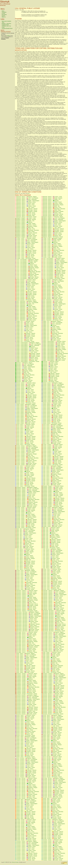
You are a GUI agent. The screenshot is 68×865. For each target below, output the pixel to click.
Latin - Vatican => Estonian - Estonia (51, 554)
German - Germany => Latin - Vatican (51, 455)
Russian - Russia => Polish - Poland (24, 729)
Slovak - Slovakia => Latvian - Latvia (51, 768)
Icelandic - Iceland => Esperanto (23, 512)
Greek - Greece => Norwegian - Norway (25, 479)
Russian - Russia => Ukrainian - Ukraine (25, 735)
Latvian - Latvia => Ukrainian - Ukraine (52, 589)
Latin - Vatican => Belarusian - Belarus (25, 549)
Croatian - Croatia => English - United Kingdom (27, 242)
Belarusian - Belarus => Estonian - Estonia (26, 202)
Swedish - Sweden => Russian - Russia (52, 835)
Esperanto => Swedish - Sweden (24, 381)
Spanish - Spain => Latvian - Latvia (51, 810)
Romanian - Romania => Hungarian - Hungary (53, 703)
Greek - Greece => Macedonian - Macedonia (53, 478)
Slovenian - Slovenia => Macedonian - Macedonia (27, 791)
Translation (4, 12)
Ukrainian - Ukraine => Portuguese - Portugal (26, 855)
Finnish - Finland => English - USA (51, 407)
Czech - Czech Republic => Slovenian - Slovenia (27, 277)
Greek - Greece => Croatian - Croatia (24, 467)
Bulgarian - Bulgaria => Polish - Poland (25, 231)
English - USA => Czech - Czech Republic (52, 322)
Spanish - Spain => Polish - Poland (51, 813)
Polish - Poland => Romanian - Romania (25, 668)
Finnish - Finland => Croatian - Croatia (52, 404)
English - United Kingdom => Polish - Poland (53, 354)
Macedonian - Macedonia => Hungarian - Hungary (54, 620)
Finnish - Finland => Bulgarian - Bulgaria (25, 404)
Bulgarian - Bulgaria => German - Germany (26, 224)
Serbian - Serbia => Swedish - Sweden (51, 755)
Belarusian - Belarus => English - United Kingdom (27, 200)
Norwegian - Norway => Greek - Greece (52, 640)
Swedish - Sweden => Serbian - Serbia (25, 837)
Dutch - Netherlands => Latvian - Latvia (25, 311)
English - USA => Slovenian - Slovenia (52, 338)
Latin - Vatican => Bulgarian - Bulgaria (52, 549)
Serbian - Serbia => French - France (24, 743)
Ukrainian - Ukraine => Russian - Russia (25, 857)
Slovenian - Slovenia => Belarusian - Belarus (26, 778)
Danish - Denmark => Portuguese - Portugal (26, 294)
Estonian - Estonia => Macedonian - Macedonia (53, 395)
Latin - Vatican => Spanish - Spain (24, 567)
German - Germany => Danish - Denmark (52, 447)
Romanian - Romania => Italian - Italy (51, 704)
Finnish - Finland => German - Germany (25, 411)
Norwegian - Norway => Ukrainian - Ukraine (26, 652)
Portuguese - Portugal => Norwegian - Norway (53, 687)
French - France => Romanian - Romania (52, 439)
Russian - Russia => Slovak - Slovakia (25, 732)
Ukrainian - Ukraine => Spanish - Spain (25, 859)
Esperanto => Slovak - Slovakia (50, 378)
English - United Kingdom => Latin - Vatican (26, 352)
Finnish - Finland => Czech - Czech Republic (26, 405)
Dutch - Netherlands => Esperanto (24, 305)
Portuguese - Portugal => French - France (52, 680)
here (29, 193)
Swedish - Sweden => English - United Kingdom (54, 823)
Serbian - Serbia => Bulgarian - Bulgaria (25, 736)
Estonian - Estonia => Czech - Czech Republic (53, 384)
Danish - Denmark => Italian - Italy (51, 289)
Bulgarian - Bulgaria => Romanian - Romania (26, 232)
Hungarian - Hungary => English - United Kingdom (28, 491)
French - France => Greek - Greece (24, 432)
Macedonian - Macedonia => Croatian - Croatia (53, 612)
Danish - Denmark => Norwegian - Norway (26, 293)
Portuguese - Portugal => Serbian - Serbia (52, 689)
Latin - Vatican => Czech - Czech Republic (52, 550)
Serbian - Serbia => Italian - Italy (50, 746)
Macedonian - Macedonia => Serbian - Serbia (26, 628)
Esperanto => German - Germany (24, 369)
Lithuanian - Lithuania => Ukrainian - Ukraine (26, 610)
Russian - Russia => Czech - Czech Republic (53, 716)
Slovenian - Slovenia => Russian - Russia (52, 794)
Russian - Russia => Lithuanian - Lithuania (52, 727)
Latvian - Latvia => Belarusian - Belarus (52, 569)
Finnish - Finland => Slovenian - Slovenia (25, 421)
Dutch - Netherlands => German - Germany (26, 307)
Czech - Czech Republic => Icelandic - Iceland (53, 267)
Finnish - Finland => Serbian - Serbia (24, 420)
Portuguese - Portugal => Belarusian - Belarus (26, 673)
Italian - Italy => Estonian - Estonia (24, 534)
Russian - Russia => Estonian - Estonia (51, 720)
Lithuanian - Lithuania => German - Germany (26, 598)
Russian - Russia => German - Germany (25, 723)
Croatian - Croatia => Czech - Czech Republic (26, 239)
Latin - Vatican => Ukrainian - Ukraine (25, 569)
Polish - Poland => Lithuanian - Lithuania (25, 665)
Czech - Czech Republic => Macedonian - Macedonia (28, 271)
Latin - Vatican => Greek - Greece (51, 557)
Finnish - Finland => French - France (51, 409)
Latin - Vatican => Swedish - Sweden (51, 567)
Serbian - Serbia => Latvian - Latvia (51, 747)
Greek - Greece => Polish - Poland (51, 479)
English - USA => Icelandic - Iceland (24, 330)
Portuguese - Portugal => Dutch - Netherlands (53, 676)
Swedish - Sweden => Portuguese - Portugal (53, 834)
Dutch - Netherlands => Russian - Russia (52, 315)
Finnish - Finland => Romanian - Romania (26, 419)
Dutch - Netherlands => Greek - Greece (52, 307)
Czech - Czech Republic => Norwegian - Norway (54, 271)
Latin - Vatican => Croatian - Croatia (24, 550)
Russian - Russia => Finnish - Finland (25, 721)
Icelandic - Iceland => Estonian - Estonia (52, 512)
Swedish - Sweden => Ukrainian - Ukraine (26, 839)
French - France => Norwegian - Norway (25, 437)
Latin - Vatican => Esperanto (23, 554)
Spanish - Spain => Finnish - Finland (51, 805)
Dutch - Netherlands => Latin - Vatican (52, 310)
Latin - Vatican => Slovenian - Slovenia (52, 566)
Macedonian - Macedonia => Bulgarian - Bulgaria (27, 612)
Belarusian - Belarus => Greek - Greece (25, 204)
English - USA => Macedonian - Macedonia (53, 333)
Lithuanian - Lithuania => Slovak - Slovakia (26, 608)
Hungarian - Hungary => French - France (25, 494)
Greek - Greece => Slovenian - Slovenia (52, 483)
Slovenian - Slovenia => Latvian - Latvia (25, 790)
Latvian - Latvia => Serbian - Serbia (24, 586)
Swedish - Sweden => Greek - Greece (51, 827)
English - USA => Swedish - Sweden (51, 340)
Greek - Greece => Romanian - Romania (52, 480)
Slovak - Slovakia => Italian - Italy (51, 767)
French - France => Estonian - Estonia (51, 429)
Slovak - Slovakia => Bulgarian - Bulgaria (26, 758)
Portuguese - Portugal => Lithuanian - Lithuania (53, 685)
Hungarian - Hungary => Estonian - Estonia (26, 492)
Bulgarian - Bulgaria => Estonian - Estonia (52, 222)
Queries (3, 15)
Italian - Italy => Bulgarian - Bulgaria (24, 529)
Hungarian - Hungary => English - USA (52, 490)
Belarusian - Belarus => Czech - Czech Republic (27, 198)
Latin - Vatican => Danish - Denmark (24, 551)
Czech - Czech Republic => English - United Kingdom (55, 262)
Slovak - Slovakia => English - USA (51, 760)
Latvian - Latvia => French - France (24, 577)
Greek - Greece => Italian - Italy (50, 475)
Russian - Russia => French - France (51, 721)
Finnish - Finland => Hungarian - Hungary (26, 412)
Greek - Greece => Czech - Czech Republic (53, 467)
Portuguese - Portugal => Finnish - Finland (26, 680)
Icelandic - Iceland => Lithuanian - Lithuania (26, 519)
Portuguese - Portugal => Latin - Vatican (52, 684)
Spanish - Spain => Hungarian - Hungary (52, 807)
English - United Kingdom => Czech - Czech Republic (28, 344)
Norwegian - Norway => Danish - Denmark (26, 634)
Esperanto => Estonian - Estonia (50, 366)
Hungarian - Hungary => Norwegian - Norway (53, 499)
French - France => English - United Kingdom (53, 428)
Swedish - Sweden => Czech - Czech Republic (53, 821)
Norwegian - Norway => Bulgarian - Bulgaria (53, 632)
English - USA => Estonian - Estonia (24, 326)
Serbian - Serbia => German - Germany (52, 743)
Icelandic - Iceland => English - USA (24, 511)
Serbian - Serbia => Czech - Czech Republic (26, 738)
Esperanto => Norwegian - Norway (51, 374)
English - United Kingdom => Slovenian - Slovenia (54, 358)
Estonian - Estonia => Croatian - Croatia (25, 384)
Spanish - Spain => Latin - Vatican (24, 810)
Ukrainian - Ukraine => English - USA (52, 843)
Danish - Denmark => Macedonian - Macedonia (53, 291)
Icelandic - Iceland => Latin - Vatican (24, 518)
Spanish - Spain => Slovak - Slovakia (25, 817)
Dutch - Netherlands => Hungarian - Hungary (26, 309)
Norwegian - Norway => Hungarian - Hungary (27, 641)
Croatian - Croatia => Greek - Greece (24, 246)
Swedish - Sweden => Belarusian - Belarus (26, 819)
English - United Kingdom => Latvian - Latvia (53, 352)
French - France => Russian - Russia (24, 440)
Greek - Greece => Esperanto (23, 471)
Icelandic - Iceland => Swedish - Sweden (52, 526)
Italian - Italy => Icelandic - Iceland (24, 538)
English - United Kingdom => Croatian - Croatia (54, 342)
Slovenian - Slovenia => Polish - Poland (25, 792)
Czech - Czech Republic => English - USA (26, 262)
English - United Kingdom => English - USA (53, 345)
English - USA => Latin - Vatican (24, 332)
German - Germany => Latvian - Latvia (25, 456)
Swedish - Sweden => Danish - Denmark (25, 822)
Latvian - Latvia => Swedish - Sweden (25, 589)
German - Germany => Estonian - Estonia (25, 451)
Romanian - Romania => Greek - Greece (25, 703)
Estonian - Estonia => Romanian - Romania (52, 397)
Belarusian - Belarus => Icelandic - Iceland (26, 206)
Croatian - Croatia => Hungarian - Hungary (52, 246)
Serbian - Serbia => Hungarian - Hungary (52, 744)
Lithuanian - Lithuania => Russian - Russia (26, 606)
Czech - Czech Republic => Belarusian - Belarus (54, 258)
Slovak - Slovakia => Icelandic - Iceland (25, 767)
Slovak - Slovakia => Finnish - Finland (51, 763)
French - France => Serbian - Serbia (51, 440)
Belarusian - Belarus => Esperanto (51, 200)
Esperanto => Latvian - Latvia (23, 373)
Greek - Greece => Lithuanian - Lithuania (25, 478)
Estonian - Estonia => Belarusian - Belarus (26, 382)
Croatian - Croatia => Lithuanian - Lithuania (26, 250)
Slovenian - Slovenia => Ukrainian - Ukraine (26, 798)
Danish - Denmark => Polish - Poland (51, 293)
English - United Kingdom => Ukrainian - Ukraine (27, 361)
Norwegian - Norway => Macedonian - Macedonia (27, 645)
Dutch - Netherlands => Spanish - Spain (52, 318)
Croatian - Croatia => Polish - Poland (51, 251)
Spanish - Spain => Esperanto (50, 803)
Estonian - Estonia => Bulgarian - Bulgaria (52, 382)
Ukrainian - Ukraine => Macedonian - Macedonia (54, 853)
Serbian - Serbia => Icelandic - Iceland (25, 746)
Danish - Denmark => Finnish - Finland (52, 285)
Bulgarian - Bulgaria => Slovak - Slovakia (52, 234)
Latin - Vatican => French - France (51, 555)
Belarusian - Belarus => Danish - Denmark (52, 198)
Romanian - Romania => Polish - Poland (52, 708)
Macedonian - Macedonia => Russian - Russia (53, 626)
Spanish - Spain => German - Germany (52, 806)
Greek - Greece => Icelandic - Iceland (25, 475)
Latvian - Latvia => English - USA (51, 573)
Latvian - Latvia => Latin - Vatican (24, 581)
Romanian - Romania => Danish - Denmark (53, 696)
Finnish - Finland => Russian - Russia (51, 419)
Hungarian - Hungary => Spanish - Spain (52, 504)
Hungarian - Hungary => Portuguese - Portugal (53, 500)
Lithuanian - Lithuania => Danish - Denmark (26, 593)
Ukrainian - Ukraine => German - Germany (52, 847)
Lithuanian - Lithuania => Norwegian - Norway (27, 604)
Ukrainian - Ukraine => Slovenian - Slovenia (53, 858)
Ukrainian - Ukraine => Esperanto (51, 845)
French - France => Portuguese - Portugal (25, 439)
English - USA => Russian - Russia (24, 337)
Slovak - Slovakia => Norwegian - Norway (26, 771)
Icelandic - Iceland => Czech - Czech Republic (53, 508)
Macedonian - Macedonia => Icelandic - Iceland (27, 621)
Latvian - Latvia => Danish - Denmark (51, 571)
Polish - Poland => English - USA (51, 656)
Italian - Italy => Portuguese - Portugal (51, 542)
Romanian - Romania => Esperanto (51, 699)
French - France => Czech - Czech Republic (53, 425)
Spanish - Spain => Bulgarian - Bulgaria (25, 799)
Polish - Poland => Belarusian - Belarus (52, 652)
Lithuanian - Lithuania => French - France (52, 597)
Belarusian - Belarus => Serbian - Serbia (52, 212)
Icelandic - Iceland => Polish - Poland (51, 520)
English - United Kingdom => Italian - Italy (52, 350)
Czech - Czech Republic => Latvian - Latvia (26, 270)
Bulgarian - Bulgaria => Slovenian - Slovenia (26, 235)
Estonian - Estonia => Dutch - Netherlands (52, 385)
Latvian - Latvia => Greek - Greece (24, 578)
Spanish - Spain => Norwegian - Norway (25, 813)
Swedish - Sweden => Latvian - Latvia (25, 831)
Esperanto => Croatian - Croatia (50, 362)
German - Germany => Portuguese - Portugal (53, 459)
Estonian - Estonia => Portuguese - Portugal (26, 397)
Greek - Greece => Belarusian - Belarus (25, 466)
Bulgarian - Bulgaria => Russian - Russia (52, 232)
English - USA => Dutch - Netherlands (52, 324)
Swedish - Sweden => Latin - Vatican (51, 830)
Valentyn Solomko (15, 862)
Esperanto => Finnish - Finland (23, 368)
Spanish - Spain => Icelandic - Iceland (25, 809)
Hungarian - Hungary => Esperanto (51, 491)
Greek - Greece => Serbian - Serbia (51, 482)
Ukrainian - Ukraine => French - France (25, 847)
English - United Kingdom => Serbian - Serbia (53, 357)
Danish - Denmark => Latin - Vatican (24, 290)
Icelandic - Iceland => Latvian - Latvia (51, 518)
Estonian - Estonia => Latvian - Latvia (51, 393)
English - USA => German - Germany (51, 328)
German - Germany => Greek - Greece (51, 452)
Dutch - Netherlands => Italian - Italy (24, 310)
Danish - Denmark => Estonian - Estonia (25, 285)
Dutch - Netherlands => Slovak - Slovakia (52, 317)
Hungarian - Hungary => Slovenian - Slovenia (26, 504)
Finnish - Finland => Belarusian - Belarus (52, 403)
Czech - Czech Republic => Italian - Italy (25, 269)
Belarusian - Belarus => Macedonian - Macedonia (54, 208)
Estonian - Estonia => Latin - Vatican (24, 393)
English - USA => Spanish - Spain (24, 340)
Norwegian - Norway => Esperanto (24, 637)
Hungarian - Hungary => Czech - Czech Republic (27, 488)
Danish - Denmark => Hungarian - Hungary (53, 287)
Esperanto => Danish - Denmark (50, 364)
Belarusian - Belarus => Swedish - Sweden (52, 215)
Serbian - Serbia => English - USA (51, 739)
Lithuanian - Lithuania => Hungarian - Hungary (27, 600)
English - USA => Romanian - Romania (52, 336)
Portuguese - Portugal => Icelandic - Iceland (53, 683)
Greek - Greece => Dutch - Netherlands (52, 468)
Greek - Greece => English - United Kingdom (53, 470)
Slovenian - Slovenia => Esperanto (24, 783)
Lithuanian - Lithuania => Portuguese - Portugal (27, 605)
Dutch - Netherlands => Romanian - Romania (26, 315)
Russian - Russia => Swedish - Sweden (52, 733)
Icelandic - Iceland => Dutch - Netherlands (52, 510)
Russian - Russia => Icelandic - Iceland (52, 724)
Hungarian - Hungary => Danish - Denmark (53, 488)
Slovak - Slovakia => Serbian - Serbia (51, 774)
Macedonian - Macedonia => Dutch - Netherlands (27, 614)
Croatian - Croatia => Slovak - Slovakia (25, 255)
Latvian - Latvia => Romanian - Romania (25, 585)
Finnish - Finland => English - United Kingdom (27, 408)
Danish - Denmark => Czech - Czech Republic (53, 281)
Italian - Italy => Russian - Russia (50, 543)
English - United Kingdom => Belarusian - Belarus (54, 341)
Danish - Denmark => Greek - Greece (25, 287)
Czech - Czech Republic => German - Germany (27, 266)
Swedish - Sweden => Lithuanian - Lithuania (53, 831)
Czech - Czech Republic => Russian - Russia (53, 274)
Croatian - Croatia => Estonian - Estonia (25, 243)
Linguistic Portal (5, 24)
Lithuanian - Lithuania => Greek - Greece (52, 598)
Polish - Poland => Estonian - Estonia (25, 658)
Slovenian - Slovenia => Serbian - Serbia (25, 795)
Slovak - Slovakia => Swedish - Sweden (25, 776)
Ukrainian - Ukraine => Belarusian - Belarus (53, 839)
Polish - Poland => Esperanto (49, 657)
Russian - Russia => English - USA (24, 719)
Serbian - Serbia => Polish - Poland (51, 750)
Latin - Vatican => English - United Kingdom (53, 553)
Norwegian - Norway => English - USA (25, 636)
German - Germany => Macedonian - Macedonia (27, 457)
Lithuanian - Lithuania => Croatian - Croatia (26, 591)
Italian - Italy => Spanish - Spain (50, 546)
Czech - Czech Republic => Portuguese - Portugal (54, 273)
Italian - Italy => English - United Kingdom (26, 533)
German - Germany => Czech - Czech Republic (27, 447)
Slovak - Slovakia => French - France (25, 764)
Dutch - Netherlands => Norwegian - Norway (53, 313)
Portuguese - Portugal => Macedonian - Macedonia (27, 687)
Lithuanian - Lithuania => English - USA (25, 594)
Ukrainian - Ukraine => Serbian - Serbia (52, 857)
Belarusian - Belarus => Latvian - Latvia (52, 207)
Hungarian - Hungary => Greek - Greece (25, 495)
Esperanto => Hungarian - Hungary (24, 370)
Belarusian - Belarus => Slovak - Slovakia (25, 214)
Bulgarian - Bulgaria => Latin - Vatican (52, 227)
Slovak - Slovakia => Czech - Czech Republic (26, 759)
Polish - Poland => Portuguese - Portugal (52, 667)
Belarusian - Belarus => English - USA (52, 199)
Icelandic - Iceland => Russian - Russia (25, 523)
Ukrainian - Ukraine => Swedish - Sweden (52, 859)
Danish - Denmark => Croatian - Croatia (25, 281)
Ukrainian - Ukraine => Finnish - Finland (52, 846)
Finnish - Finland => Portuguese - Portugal (52, 417)
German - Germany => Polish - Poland (25, 459)
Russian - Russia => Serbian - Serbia (51, 731)
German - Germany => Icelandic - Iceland (52, 453)
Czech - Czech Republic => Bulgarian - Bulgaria (27, 259)
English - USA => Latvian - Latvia (51, 332)
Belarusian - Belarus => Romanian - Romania (53, 211)
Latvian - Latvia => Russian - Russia (51, 585)
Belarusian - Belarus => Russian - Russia (25, 212)
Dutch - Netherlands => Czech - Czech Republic (27, 302)
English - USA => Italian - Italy (50, 330)
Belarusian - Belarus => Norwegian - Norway (26, 210)
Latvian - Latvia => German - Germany (52, 577)
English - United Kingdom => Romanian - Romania (54, 356)
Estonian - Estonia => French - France (25, 389)
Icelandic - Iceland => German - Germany (25, 515)
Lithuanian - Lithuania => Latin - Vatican (52, 601)
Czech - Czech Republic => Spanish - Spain (53, 277)
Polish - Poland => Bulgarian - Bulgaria (25, 653)
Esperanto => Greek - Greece (50, 369)
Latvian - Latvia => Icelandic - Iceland (25, 579)
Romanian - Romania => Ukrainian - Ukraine (53, 713)
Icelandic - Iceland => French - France (51, 514)
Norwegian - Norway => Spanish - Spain (25, 650)
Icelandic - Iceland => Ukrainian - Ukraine (26, 527)
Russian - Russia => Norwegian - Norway (52, 728)
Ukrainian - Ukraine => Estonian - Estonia (26, 846)
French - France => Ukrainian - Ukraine (25, 444)
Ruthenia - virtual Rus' (6, 23)
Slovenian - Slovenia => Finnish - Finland (25, 784)
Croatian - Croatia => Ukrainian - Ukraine (25, 258)
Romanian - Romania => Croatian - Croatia (52, 695)
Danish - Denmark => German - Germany (52, 286)
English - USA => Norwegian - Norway (25, 334)
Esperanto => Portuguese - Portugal (51, 376)
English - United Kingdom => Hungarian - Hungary (54, 349)
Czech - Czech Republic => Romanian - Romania (27, 274)
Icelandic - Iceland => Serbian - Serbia (51, 523)
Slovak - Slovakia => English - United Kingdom (27, 762)
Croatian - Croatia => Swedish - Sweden (52, 257)
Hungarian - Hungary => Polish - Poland (25, 500)
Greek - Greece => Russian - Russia (24, 482)
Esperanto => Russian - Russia (50, 377)
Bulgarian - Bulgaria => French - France (52, 223)
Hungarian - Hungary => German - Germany (53, 494)
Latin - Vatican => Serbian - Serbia (51, 565)
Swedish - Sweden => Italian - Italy (24, 830)
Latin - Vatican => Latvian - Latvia (51, 559)
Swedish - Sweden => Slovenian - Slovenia (26, 838)
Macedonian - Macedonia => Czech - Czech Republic (28, 613)
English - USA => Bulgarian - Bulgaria (52, 321)
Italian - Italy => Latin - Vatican (50, 538)
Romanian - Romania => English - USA (52, 697)
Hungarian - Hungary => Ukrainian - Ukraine (53, 506)
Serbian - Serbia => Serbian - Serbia (51, 752)
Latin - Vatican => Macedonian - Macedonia (53, 561)
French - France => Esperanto (23, 429)
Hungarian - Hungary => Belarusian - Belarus (53, 486)
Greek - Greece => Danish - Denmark (25, 468)
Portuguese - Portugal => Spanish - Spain (25, 692)
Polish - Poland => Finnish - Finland (51, 658)
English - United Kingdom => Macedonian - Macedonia (55, 353)
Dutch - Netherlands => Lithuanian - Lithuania (53, 311)
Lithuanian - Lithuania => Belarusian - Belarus (26, 590)
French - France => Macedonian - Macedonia (53, 436)
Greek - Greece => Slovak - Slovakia (24, 483)
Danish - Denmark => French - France (25, 286)
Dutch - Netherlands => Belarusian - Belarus (53, 299)
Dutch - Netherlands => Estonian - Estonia (52, 305)
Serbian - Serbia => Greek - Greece (24, 744)
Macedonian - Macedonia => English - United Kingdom (28, 616)
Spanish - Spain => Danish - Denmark (51, 800)
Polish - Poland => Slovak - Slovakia (51, 669)
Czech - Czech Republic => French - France (53, 265)
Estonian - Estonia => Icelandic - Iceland (25, 392)
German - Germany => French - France (25, 452)
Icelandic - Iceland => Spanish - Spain (25, 526)
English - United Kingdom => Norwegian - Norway (28, 354)
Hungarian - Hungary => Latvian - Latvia (25, 498)
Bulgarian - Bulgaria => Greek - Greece (52, 224)
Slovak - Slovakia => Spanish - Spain (51, 775)
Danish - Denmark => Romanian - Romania (53, 294)
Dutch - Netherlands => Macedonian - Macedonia (27, 313)
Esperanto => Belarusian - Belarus (51, 361)
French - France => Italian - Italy (50, 433)
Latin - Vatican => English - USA (24, 553)
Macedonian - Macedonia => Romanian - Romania (27, 626)
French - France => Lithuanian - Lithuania (26, 436)
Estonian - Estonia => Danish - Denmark (25, 385)
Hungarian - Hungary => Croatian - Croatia (52, 487)
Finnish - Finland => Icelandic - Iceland (52, 412)
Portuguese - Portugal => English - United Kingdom (54, 677)
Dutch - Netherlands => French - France (52, 306)
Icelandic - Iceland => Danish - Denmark (25, 510)
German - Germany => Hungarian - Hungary (26, 453)
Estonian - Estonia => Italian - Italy (51, 392)
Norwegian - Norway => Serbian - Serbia (52, 648)
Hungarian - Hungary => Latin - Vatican (52, 496)
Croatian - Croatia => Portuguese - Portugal (26, 252)
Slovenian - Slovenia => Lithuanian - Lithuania (53, 790)
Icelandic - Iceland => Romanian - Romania (53, 522)
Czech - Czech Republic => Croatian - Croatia (53, 259)
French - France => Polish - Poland (51, 437)
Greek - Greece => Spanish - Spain (24, 484)
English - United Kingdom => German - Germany (54, 348)
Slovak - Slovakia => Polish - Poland (51, 771)
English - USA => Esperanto (49, 325)
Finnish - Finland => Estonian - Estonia (25, 409)
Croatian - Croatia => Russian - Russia (25, 254)
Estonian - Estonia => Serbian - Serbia (51, 399)
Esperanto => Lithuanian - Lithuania (51, 373)
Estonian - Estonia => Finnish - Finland (52, 388)
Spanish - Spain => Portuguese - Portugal (25, 814)
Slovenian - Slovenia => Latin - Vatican (52, 788)
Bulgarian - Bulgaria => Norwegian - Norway (53, 230)
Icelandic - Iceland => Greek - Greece (51, 515)
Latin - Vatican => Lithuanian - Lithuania (25, 561)
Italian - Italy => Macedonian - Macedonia (26, 541)
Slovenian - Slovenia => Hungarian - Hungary (26, 787)
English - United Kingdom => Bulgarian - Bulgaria (27, 342)
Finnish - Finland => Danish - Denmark (52, 405)
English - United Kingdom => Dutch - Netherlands (27, 345)
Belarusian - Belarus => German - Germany (53, 203)
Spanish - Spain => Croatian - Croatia (51, 799)
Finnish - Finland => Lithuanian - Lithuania (52, 415)
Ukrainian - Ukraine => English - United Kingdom (27, 845)
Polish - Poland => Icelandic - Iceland (25, 662)
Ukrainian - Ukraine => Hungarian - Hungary (53, 849)
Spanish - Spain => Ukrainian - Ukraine (52, 818)
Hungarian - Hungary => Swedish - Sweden (26, 506)
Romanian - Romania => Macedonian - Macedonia (54, 707)
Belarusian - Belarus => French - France (25, 203)
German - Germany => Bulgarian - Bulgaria (26, 445)
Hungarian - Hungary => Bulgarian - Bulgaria (26, 487)
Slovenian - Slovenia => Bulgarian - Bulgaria (53, 778)
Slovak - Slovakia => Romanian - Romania (52, 772)
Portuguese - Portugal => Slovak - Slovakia (26, 691)
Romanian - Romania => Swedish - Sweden (26, 713)
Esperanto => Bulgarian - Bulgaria (24, 362)
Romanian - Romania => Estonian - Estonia (26, 700)
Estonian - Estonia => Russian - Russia (25, 399)
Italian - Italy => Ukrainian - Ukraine (51, 547)
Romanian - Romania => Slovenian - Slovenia (26, 712)
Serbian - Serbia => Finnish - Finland (51, 742)
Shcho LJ (4, 17)
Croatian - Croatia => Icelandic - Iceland (25, 247)
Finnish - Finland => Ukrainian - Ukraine (52, 423)
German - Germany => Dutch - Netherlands (26, 448)
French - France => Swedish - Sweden (51, 443)
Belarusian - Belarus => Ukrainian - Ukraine (26, 216)
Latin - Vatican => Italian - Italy (23, 559)
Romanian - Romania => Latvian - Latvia (52, 705)
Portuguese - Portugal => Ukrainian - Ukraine (26, 693)
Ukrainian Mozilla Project (7, 28)
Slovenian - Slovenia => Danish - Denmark (26, 780)
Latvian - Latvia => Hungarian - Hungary (52, 578)
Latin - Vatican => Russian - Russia (24, 565)
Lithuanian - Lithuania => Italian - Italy (25, 601)
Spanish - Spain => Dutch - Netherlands (25, 802)
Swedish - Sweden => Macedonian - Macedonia (27, 833)
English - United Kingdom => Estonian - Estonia (54, 346)
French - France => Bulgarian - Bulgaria (52, 424)
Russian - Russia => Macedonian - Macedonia (26, 728)
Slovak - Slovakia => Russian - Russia (25, 774)
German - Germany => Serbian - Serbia (25, 462)
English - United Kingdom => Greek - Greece (26, 349)
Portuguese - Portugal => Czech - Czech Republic (54, 675)
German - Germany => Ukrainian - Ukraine (52, 464)
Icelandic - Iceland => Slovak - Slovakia (25, 524)
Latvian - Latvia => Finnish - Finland (51, 575)
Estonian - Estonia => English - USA (24, 386)
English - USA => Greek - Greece (24, 329)
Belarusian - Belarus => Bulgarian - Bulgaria (26, 196)
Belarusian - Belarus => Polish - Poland (52, 210)
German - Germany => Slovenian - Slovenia (26, 463)
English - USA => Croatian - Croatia (24, 322)
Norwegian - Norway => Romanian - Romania (53, 646)
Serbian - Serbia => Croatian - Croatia (51, 736)
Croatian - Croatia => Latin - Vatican (24, 248)
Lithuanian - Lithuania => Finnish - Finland (26, 597)
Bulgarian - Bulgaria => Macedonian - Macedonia (27, 230)
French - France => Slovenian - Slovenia (52, 441)
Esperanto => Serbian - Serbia (23, 378)
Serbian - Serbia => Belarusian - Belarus (52, 735)
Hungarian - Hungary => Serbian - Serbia (25, 503)
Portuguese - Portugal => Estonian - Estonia (53, 679)
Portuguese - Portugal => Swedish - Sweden (53, 692)
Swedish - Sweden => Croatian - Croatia (25, 821)
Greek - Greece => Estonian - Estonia (51, 471)
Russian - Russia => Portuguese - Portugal (52, 729)
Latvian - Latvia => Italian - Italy (50, 579)
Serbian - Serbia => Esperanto (50, 740)
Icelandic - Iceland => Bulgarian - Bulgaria (52, 507)
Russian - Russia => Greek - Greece (51, 723)
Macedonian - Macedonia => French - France (26, 618)
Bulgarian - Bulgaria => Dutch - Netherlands (53, 219)
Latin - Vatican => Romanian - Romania (52, 563)
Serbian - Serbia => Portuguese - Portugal (25, 751)
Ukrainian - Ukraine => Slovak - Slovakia (25, 858)
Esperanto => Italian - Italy (22, 372)
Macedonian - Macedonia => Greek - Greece (26, 620)
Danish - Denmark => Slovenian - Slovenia (52, 297)
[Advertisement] (7, 61)
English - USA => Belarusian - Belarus (25, 321)
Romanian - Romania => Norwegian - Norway (27, 708)
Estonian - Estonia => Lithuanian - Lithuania (26, 395)
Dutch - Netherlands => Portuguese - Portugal (53, 314)
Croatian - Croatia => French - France (25, 244)
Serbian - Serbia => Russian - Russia (24, 752)
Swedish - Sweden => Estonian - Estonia (52, 825)
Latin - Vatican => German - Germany (25, 557)
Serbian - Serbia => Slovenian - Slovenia (52, 754)
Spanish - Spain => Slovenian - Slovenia (52, 817)
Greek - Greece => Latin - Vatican (24, 476)
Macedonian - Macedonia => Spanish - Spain (53, 629)
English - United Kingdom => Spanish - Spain (26, 360)
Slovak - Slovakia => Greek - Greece (24, 766)
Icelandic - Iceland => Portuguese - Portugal (26, 522)
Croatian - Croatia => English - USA (51, 240)
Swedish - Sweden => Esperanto (24, 825)
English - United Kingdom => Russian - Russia (27, 357)
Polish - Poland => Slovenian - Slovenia (25, 671)
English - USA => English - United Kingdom (26, 325)
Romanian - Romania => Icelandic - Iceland (26, 704)
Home (3, 11)
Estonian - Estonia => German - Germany (52, 389)
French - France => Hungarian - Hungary (52, 432)
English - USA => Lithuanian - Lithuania (25, 333)
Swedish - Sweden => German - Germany (26, 827)
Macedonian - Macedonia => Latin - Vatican (26, 622)
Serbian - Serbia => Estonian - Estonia (25, 742)
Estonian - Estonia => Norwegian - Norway (26, 396)
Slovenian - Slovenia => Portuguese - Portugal (53, 792)
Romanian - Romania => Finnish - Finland (52, 700)
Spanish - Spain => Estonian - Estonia (25, 805)
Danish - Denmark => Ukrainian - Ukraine (26, 299)
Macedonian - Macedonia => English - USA (53, 614)
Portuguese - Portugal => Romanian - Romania (53, 688)
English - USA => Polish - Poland (51, 334)
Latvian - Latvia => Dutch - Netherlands (25, 573)
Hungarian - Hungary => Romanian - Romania (27, 502)
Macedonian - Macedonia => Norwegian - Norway (54, 624)
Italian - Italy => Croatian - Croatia (51, 529)
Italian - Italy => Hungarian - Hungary (51, 537)
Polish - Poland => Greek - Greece (24, 661)
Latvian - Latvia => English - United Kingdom (26, 574)
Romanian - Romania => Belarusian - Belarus (53, 693)
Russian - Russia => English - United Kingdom (53, 719)
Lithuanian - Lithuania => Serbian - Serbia (52, 606)
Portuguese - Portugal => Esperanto (24, 679)
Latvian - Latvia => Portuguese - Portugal (52, 583)
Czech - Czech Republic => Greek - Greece (53, 266)
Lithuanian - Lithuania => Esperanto (24, 595)
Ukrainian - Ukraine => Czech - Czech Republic (27, 842)
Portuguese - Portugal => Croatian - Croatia (26, 675)
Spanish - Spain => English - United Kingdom (26, 803)
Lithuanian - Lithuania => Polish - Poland (52, 604)
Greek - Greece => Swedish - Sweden (51, 484)
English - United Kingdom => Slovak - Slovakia (27, 358)
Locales (3, 13)
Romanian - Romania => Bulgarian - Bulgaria (26, 695)
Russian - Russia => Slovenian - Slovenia (52, 732)
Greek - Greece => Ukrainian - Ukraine (25, 486)
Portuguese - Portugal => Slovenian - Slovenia (53, 691)
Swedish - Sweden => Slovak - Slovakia (52, 837)
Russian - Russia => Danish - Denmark (25, 717)
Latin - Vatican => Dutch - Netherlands (52, 551)
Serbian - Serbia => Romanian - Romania (52, 751)
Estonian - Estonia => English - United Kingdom (54, 386)
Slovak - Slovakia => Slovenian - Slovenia (26, 775)
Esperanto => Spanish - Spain (50, 380)
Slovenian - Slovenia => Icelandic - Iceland (52, 787)
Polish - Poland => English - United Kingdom (26, 657)
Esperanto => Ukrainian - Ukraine (51, 381)
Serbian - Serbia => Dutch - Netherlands (25, 739)
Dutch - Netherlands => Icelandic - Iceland (52, 309)
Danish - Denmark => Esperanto (50, 283)
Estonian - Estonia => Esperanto (23, 388)
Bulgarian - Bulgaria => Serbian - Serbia (25, 234)
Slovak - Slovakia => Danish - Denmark (52, 759)
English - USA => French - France (24, 328)
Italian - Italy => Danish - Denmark (51, 530)
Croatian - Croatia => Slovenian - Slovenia (52, 255)
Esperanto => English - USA (49, 365)
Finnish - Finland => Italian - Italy (24, 413)
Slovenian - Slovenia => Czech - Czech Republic (54, 779)
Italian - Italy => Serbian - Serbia (24, 545)
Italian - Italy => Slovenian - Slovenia (25, 546)
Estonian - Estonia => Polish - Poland (51, 396)
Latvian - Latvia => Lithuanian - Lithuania (52, 581)
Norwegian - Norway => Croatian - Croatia (26, 633)
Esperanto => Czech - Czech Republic (25, 364)
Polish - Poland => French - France (24, 660)
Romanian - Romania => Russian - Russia (52, 709)
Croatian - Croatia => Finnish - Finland (52, 243)
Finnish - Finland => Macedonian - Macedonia (26, 416)
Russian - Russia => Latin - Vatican (51, 725)
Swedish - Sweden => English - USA (25, 823)
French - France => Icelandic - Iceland (25, 433)
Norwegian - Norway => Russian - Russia (26, 648)
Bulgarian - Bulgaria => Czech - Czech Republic (54, 218)
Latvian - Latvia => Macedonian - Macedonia (26, 582)
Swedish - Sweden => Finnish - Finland (25, 826)
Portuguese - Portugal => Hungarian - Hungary (27, 683)
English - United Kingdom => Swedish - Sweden (54, 360)
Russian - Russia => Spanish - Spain (24, 733)
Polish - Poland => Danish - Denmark (51, 654)
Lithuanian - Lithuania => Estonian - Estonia (53, 595)
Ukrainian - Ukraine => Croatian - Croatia (52, 841)
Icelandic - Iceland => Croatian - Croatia (25, 508)
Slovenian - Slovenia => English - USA (25, 782)
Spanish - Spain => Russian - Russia (24, 815)
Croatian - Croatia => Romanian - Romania (52, 252)
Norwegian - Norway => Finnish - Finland (26, 638)
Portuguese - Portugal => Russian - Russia (26, 689)
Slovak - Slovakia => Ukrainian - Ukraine (52, 776)
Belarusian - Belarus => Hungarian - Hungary (53, 204)
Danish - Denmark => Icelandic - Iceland (25, 289)
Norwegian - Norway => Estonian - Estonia (53, 637)
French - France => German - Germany (52, 431)
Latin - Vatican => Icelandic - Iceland (51, 558)
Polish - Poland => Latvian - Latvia (51, 664)
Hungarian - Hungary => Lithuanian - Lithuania (53, 498)
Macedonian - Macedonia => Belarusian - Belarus (54, 610)
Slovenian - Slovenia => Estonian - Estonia (52, 783)
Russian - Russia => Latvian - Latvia (24, 727)
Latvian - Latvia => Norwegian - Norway (52, 582)
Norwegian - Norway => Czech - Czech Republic (54, 633)
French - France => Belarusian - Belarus (25, 424)
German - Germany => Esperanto (50, 449)
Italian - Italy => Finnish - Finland (50, 534)
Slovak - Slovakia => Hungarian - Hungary (52, 766)
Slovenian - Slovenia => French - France (52, 784)
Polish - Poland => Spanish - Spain (51, 671)
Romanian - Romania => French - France (25, 701)
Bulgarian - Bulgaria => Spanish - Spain (52, 235)
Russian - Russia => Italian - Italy (24, 725)
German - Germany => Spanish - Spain (52, 463)
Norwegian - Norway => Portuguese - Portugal (27, 646)
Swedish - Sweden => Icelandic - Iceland (52, 829)
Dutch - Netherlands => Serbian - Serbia (25, 317)
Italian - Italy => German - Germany (51, 535)
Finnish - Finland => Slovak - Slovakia (51, 420)
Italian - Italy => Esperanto (49, 533)
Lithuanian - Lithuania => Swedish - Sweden (53, 609)
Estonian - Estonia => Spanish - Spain (25, 401)
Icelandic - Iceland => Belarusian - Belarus (26, 507)
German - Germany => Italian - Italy (24, 455)
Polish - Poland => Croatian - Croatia (51, 653)
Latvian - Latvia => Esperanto (50, 574)
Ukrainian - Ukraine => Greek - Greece (25, 849)
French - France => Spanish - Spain (24, 443)
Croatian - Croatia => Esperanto (50, 242)
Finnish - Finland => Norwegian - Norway (52, 416)
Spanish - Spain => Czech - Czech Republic (26, 800)
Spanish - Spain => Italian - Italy (50, 809)
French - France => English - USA (24, 428)
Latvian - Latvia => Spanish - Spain (51, 587)
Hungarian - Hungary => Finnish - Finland (52, 492)
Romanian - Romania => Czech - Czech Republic (27, 696)
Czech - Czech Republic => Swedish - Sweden (27, 278)
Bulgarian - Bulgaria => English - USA (25, 220)
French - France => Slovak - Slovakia (25, 441)
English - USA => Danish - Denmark (25, 324)
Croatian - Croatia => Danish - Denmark (52, 239)
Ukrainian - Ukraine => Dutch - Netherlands (26, 843)
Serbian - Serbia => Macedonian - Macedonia (53, 748)
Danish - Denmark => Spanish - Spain (25, 298)
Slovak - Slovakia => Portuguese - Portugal (26, 772)
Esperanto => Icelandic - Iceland (50, 370)
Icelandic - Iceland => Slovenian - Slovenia (52, 524)
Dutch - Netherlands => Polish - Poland (25, 314)
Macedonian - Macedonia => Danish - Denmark (53, 613)
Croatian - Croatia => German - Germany (52, 244)
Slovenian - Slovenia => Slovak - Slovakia (52, 795)
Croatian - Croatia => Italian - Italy (51, 247)
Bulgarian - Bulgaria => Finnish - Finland (25, 223)
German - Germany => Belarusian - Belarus (53, 444)
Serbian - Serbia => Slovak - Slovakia (25, 754)
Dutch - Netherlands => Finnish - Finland (25, 306)
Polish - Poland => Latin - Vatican (24, 664)
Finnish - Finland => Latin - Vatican (51, 413)
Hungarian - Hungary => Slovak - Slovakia (52, 503)
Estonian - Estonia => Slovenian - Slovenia (52, 400)
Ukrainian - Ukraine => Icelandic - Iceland (26, 850)
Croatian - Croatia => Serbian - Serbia (51, 254)
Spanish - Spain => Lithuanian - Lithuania (25, 811)
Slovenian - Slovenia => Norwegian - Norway (53, 791)
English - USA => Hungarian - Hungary (52, 329)
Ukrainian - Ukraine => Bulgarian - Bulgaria (26, 841)
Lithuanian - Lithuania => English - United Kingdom (54, 594)
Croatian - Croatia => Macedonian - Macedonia (53, 250)
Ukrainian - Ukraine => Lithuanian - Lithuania (26, 853)
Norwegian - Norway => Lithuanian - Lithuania (53, 644)
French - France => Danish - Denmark (25, 427)
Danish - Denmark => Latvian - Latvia (51, 290)
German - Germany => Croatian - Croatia (52, 445)
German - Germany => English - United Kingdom (27, 449)
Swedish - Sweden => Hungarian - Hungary (26, 829)
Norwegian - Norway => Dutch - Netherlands (53, 634)
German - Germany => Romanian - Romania (26, 460)
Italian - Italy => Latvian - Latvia (24, 539)
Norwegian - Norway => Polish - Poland (52, 645)
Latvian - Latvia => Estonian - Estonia (25, 575)
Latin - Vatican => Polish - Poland (50, 562)
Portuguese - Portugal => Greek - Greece (52, 681)
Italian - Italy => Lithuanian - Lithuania (52, 539)
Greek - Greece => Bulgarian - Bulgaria (52, 466)
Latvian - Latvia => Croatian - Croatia (51, 570)
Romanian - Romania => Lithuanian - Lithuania (27, 707)
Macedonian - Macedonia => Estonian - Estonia (27, 617)
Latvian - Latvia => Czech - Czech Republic (26, 571)
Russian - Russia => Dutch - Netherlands (52, 717)
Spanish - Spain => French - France (24, 806)
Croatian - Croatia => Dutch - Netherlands (26, 240)
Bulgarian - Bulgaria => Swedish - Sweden (26, 236)
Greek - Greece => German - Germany (25, 474)
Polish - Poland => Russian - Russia (51, 668)
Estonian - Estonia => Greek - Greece (25, 391)
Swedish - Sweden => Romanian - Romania (26, 835)
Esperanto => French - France (50, 368)
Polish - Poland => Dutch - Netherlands (25, 656)
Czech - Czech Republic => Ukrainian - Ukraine (54, 278)
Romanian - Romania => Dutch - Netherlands (26, 697)
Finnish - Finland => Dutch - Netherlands (25, 407)
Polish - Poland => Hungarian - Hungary (52, 661)
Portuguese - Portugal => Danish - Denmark (26, 676)
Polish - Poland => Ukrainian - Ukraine (52, 672)
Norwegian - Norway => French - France (52, 638)
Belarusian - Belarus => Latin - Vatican (25, 207)
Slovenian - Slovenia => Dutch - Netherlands (53, 780)
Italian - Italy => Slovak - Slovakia (51, 545)
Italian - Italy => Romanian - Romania (25, 543)
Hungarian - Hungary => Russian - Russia (52, 502)
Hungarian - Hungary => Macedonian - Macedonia (27, 499)
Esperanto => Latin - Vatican (49, 372)
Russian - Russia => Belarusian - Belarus (25, 715)
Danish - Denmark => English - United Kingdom (27, 283)
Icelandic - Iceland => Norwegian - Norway (26, 520)
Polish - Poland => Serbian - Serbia (24, 669)
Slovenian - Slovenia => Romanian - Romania (26, 794)
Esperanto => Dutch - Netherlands (24, 365)
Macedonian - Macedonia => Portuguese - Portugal (54, 625)
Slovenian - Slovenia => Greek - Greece (52, 786)
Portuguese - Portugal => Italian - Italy (25, 684)
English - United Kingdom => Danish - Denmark (54, 344)
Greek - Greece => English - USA (24, 470)
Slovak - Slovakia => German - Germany (52, 764)
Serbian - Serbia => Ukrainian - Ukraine (25, 756)
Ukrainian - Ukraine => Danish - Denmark (52, 842)
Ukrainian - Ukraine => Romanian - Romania (53, 855)
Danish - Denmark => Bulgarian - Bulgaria (52, 279)
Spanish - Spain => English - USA (51, 802)
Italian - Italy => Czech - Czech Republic (25, 530)
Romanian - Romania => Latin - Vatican (25, 705)
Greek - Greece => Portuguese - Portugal (25, 480)
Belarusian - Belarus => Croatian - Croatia (52, 196)
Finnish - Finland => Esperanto (50, 408)
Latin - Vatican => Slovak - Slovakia (24, 566)
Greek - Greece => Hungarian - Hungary (52, 474)
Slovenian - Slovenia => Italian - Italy (25, 788)
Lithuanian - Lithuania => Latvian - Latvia (26, 602)
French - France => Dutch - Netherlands (52, 427)
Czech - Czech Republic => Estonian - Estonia (53, 263)
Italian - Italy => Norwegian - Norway (51, 541)
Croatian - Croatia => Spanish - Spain (25, 257)
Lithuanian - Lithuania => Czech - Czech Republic (54, 591)
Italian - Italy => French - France (23, 535)
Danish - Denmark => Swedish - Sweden (52, 298)
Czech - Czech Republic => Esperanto (25, 263)
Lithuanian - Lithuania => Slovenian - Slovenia (53, 608)
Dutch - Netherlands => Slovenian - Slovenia (26, 318)
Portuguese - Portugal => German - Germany (26, 681)
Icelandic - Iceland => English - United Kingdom (54, 511)
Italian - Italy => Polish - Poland (23, 542)
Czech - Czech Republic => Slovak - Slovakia (53, 275)
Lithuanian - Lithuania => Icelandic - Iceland (53, 600)
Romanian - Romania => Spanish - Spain (52, 712)
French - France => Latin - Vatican (24, 435)
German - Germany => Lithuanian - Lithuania (53, 456)
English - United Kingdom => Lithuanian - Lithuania (28, 353)
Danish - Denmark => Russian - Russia (25, 295)
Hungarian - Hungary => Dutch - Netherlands (26, 490)
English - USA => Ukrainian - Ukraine (25, 341)
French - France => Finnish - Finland (24, 431)
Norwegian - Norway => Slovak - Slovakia (26, 649)
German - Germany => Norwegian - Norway (53, 457)
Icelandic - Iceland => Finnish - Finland (25, 514)
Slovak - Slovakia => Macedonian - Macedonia (53, 770)
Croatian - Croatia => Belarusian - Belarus (26, 238)
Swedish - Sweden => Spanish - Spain (51, 838)
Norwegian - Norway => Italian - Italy (25, 642)
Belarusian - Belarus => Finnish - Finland (52, 202)
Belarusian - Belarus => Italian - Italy (51, 206)
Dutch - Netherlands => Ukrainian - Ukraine (53, 319)
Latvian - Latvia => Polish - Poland (24, 583)
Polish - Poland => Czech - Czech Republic (26, 654)
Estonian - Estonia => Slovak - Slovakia (25, 400)
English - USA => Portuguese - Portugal (25, 336)
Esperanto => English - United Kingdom (25, 366)
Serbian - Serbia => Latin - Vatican (24, 747)
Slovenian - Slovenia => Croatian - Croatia (26, 779)
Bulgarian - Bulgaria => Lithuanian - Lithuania (53, 228)
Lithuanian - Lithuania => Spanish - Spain (25, 609)
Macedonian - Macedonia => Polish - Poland (26, 625)
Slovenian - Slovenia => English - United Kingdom (54, 782)
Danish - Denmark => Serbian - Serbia (51, 295)
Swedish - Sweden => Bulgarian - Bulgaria (52, 819)
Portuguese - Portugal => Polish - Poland (25, 688)
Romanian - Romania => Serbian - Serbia (25, 711)
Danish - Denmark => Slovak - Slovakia (25, 297)
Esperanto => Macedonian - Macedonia (25, 374)
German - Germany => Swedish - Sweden (26, 464)
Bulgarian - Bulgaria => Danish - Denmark (26, 219)
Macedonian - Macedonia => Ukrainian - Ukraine (54, 630)
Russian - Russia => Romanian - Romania (25, 731)
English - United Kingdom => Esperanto (25, 346)
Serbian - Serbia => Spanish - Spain (24, 755)
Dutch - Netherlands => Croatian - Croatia (52, 301)
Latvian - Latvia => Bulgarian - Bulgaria (25, 570)
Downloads (4, 14)
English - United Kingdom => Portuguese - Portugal (28, 356)
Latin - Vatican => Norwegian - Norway (25, 562)
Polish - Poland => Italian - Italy (50, 662)
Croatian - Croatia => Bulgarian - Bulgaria (52, 238)
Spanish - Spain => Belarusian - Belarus (52, 798)
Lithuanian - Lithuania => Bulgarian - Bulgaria (53, 590)
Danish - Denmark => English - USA (51, 282)
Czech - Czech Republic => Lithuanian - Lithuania (54, 270)
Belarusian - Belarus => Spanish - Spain (25, 215)
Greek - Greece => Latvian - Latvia (51, 476)
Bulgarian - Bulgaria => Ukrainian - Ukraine (53, 236)
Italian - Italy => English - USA (50, 531)
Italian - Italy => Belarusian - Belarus (51, 527)
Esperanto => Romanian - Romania (24, 377)
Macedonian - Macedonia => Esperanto (52, 616)
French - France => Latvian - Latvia (51, 435)
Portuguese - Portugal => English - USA (25, 677)
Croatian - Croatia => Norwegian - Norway (26, 251)
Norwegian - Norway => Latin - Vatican (52, 642)
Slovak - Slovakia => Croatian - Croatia (52, 758)
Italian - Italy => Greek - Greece (23, 537)
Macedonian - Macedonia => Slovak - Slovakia (53, 628)
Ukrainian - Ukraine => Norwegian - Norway (26, 854)
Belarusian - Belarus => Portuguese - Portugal (26, 211)
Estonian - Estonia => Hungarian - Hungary (53, 391)
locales (8, 35)
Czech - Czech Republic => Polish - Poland (26, 273)
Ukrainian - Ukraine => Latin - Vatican (25, 851)
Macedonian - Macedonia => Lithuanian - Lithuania (28, 624)
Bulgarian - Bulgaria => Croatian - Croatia (26, 218)
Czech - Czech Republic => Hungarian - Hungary (27, 267)
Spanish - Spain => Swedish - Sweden (25, 818)
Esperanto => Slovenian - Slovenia (24, 380)
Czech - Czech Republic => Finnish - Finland (26, 265)
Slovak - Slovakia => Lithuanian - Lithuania (26, 770)
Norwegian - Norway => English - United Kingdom (54, 636)
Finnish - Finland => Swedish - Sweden (25, 423)
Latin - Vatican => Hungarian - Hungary (25, 558)
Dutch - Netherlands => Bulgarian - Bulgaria (26, 301)
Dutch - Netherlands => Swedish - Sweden (26, 319)
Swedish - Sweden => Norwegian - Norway (53, 833)
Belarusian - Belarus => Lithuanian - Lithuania (26, 208)
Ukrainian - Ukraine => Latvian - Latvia (52, 851)
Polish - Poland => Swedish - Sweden (25, 672)
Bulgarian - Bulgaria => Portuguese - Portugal (53, 231)
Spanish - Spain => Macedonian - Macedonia (53, 811)
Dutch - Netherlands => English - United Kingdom (54, 303)
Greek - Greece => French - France (51, 472)
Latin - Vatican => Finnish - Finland (24, 555)
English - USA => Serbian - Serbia (51, 337)
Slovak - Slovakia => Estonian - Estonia (25, 763)
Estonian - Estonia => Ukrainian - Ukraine (26, 403)
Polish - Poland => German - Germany (51, 660)
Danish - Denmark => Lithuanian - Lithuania (26, 291)
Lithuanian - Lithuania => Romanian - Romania (53, 605)
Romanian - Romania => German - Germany (53, 701)
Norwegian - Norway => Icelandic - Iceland (53, 641)
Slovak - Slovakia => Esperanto (50, 762)
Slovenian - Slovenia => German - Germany (26, 786)
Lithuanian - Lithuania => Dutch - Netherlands (53, 593)
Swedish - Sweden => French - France (51, 826)
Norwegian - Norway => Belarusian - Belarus (26, 632)
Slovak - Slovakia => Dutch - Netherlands (25, 760)
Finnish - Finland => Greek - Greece (51, 411)
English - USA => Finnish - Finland (51, 326)
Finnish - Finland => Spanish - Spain (51, 421)
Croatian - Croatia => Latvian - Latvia (51, 248)
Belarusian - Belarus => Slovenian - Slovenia (53, 214)
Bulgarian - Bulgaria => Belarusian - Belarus (53, 216)
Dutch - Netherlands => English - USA (25, 303)
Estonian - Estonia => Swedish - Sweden (52, 401)
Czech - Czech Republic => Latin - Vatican (52, 269)
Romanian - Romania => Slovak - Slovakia (52, 711)
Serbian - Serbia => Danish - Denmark (51, 738)
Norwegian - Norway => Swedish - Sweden (53, 650)
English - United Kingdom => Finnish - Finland (27, 348)
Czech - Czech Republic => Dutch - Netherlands (54, 261)
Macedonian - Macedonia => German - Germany (54, 618)
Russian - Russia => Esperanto (23, 720)
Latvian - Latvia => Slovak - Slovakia (51, 586)
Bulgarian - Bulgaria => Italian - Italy (24, 227)
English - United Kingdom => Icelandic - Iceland (27, 350)
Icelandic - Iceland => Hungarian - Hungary (26, 516)
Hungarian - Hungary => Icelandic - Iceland (53, 495)
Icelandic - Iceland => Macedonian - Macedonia (53, 519)
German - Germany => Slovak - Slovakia (52, 462)
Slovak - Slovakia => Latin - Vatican (24, 768)
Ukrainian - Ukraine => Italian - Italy (51, 850)
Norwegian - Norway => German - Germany (26, 640)
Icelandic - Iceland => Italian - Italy (51, 516)
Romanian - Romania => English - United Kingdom (28, 699)
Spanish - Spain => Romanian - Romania (52, 814)
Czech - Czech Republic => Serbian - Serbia (26, 275)
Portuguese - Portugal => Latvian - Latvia (25, 685)
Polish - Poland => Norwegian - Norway (25, 667)
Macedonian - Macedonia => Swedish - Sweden (27, 630)
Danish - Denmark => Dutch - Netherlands (26, 282)
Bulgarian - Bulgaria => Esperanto (24, 222)
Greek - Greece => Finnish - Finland (24, 472)
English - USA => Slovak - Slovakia (24, 338)
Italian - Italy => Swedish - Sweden (24, 547)
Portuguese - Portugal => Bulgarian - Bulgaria (53, 673)
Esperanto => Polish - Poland (23, 376)
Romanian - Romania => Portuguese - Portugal (27, 709)
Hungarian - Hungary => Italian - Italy (25, 496)
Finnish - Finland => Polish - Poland (24, 417)
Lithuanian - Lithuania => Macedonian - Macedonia (54, 602)
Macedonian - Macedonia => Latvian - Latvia (53, 622)
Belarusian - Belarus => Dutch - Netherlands (26, 199)
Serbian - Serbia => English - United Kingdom (26, 740)
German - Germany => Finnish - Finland (52, 451)
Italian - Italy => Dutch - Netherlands (24, 531)
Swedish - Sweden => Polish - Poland (25, 834)
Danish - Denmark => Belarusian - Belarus (26, 279)
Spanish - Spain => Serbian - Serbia (51, 815)
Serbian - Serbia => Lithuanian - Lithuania (26, 748)
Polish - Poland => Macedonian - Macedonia (53, 665)
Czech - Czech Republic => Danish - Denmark (27, 261)
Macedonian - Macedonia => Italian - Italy (52, 621)
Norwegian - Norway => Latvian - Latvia (25, 644)
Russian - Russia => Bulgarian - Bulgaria (52, 715)
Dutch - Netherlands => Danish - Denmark (52, 302)
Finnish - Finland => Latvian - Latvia (24, 415)
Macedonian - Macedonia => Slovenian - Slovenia (27, 629)
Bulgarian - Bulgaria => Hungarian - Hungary (26, 226)
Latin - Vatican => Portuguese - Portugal (25, 563)
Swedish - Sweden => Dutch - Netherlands (52, 822)
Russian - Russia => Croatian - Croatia (25, 716)
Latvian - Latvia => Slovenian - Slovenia (25, 587)
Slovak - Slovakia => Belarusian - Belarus (52, 756)
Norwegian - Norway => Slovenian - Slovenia (53, 649)
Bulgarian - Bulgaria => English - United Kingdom (54, 220)
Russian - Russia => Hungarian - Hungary (26, 724)
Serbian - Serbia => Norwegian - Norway (25, 750)
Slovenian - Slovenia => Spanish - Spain (25, 796)
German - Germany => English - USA (51, 448)
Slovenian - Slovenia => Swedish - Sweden (52, 796)
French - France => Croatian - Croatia (25, 425)
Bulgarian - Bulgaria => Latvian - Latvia (25, 228)
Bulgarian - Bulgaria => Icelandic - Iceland (52, 226)
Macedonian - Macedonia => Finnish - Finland (53, 617)
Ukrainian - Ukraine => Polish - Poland (52, 854)
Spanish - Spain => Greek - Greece (24, 807)
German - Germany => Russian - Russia (52, 460)
